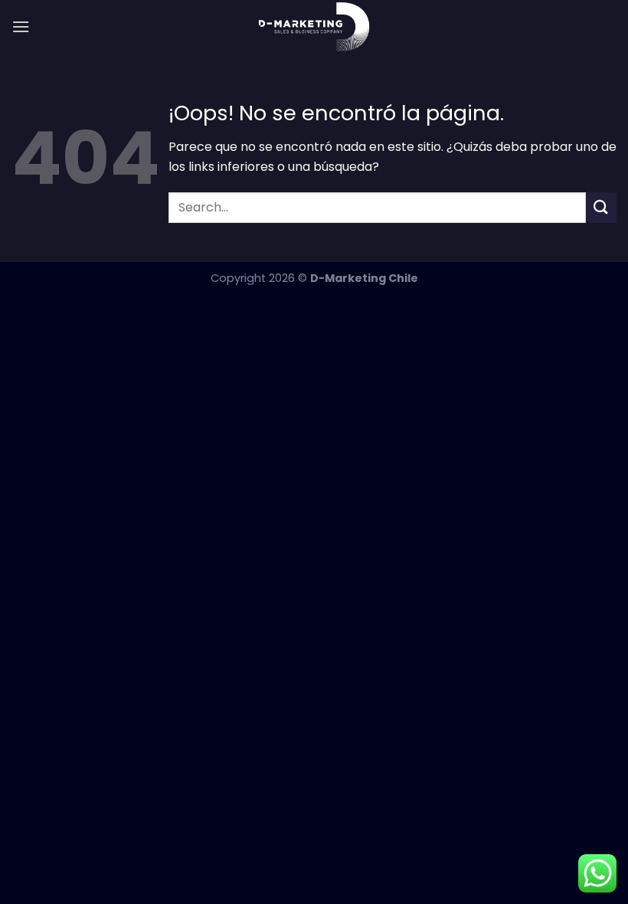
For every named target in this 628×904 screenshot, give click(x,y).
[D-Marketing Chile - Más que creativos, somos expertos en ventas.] (314, 27)
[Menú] (20, 26)
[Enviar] (601, 207)
